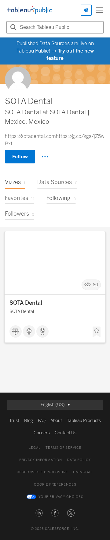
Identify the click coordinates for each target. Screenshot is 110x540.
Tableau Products (84, 420)
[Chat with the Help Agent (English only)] (86, 10)
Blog (28, 420)
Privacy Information (40, 460)
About (56, 420)
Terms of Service (64, 448)
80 (95, 285)
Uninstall (83, 472)
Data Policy (79, 460)
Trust (14, 420)
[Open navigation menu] (99, 10)
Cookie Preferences (55, 485)
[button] (39, 513)
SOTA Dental (25, 302)
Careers (42, 433)
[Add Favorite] (97, 332)
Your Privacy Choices (60, 497)
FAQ (42, 420)
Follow (20, 156)
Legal (35, 448)
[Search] (12, 27)
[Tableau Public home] (29, 10)
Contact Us (65, 433)
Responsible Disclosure (42, 472)
